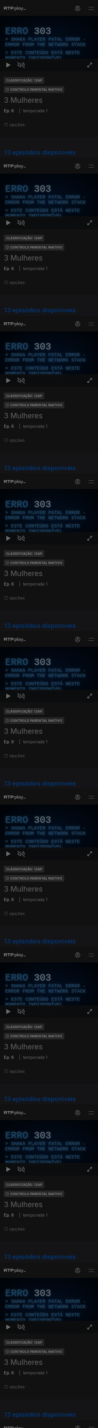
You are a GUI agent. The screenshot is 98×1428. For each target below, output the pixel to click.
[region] (49, 714)
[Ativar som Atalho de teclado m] (21, 1421)
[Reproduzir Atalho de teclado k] (8, 1421)
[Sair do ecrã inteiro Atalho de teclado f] (89, 1421)
